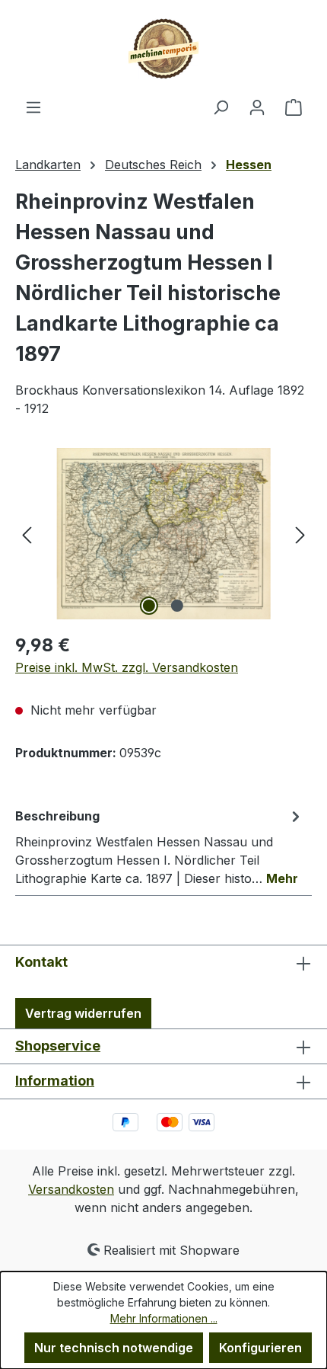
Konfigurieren (260, 1347)
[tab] (159, 846)
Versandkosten (71, 1189)
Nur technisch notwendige (113, 1347)
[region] (163, 533)
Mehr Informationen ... (163, 1318)
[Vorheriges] (26, 533)
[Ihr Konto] (257, 106)
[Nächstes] (300, 533)
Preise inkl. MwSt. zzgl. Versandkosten (126, 667)
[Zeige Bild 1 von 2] (149, 606)
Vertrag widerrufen (83, 1013)
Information (54, 1081)
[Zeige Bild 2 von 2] (177, 606)
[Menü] (33, 106)
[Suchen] (220, 106)
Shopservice (57, 1046)
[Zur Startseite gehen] (163, 48)
